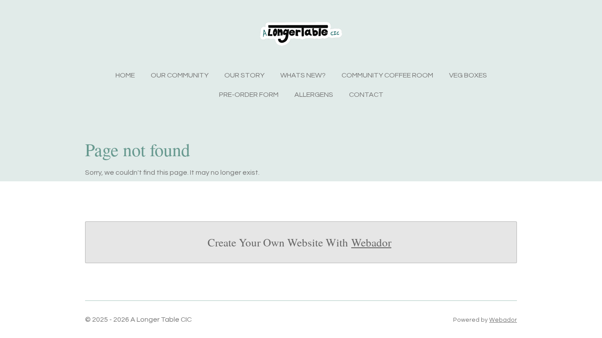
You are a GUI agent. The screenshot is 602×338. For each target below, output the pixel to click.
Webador (371, 242)
